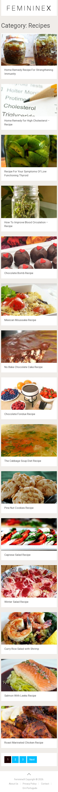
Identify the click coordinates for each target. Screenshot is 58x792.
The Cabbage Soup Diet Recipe (22, 460)
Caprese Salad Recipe (17, 554)
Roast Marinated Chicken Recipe (23, 742)
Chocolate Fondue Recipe (19, 414)
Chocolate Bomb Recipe (18, 273)
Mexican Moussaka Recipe (20, 320)
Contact (45, 783)
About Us (13, 783)
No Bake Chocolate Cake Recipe (23, 367)
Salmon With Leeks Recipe (20, 695)
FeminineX (19, 779)
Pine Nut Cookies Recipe (19, 507)
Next (32, 759)
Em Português (30, 788)
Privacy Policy (30, 783)
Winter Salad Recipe (16, 601)
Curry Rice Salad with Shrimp (21, 648)
